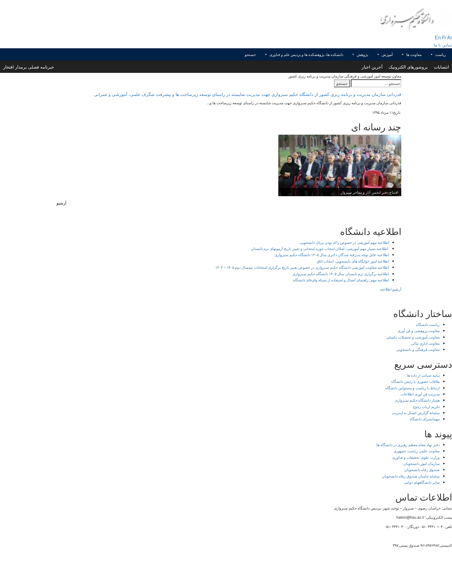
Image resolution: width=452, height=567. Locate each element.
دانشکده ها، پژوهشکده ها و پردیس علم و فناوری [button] (306, 54)
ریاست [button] (440, 54)
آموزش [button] (387, 54)
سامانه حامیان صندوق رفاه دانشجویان (411, 475)
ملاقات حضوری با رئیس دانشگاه (415, 381)
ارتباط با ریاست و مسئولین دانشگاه (412, 387)
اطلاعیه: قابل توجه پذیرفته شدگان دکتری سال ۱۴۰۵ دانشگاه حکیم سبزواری (332, 254)
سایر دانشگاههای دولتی (422, 482)
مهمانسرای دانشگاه (425, 418)
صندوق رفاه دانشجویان (422, 469)
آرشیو (61, 203)
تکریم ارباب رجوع (426, 406)
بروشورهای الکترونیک (408, 67)
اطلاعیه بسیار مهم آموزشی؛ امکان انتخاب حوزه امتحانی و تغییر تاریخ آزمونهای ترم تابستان (320, 248)
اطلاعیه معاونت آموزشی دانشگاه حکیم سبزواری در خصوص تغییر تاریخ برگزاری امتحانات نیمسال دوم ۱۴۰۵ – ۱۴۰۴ (302, 267)
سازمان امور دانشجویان (421, 463)
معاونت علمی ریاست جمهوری (417, 450)
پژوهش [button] (362, 54)
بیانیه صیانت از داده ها (423, 375)
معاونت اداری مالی (425, 343)
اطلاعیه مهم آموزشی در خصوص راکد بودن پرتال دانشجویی (344, 242)
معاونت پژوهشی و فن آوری (419, 330)
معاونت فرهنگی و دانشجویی (418, 349)
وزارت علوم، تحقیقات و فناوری (416, 457)
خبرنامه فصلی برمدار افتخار (28, 67)
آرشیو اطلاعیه (390, 288)
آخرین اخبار (372, 67)
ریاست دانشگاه (428, 324)
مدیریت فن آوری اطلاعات (420, 393)
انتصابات (441, 67)
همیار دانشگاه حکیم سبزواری (417, 399)
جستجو (250, 54)
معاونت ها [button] (414, 54)
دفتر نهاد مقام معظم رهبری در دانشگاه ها (408, 444)
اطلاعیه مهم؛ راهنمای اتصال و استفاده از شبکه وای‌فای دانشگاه (341, 279)
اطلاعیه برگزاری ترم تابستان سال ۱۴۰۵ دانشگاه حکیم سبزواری (340, 273)
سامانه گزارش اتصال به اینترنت (416, 412)
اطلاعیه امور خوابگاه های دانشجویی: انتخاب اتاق (353, 261)
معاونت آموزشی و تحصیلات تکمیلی (413, 336)
